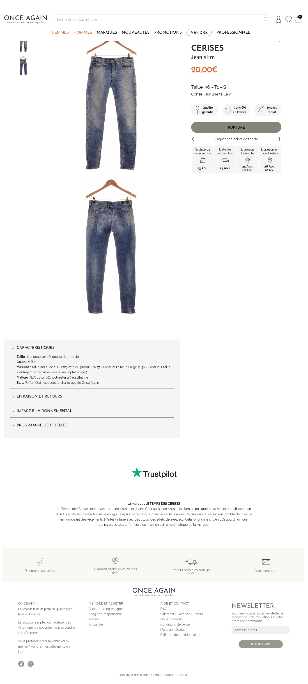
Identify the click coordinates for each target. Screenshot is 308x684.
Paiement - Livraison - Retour (181, 614)
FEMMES (60, 33)
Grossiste (96, 624)
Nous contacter (171, 619)
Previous (193, 139)
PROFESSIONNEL (233, 33)
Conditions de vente (175, 624)
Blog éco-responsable (105, 614)
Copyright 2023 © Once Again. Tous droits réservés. (154, 675)
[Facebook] (21, 664)
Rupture (236, 128)
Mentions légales (172, 629)
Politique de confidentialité (180, 635)
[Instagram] (31, 664)
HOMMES (83, 33)
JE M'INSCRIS (261, 644)
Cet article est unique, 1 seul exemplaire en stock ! (236, 139)
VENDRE (199, 33)
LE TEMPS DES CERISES (163, 503)
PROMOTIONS (168, 33)
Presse (94, 619)
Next (279, 139)
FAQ (163, 609)
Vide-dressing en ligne (106, 609)
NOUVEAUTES (135, 33)
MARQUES (107, 33)
